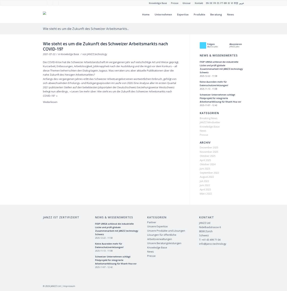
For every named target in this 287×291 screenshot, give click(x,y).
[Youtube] (50, 3)
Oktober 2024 (208, 164)
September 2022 (209, 172)
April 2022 (205, 189)
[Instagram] (56, 3)
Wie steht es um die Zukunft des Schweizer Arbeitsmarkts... (86, 29)
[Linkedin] (62, 3)
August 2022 (207, 177)
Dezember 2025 (209, 147)
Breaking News (208, 118)
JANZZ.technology (97, 54)
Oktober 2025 (208, 156)
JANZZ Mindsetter (210, 122)
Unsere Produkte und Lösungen (166, 230)
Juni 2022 (205, 185)
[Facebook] (44, 3)
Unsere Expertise (157, 226)
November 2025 (209, 152)
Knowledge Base (70, 54)
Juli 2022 (204, 181)
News (203, 130)
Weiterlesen (50, 102)
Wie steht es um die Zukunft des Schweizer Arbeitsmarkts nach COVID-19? (105, 46)
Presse (204, 135)
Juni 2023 (205, 168)
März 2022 (206, 193)
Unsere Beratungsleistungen (164, 243)
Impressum (69, 286)
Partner (151, 222)
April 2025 (205, 160)
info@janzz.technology (212, 243)
